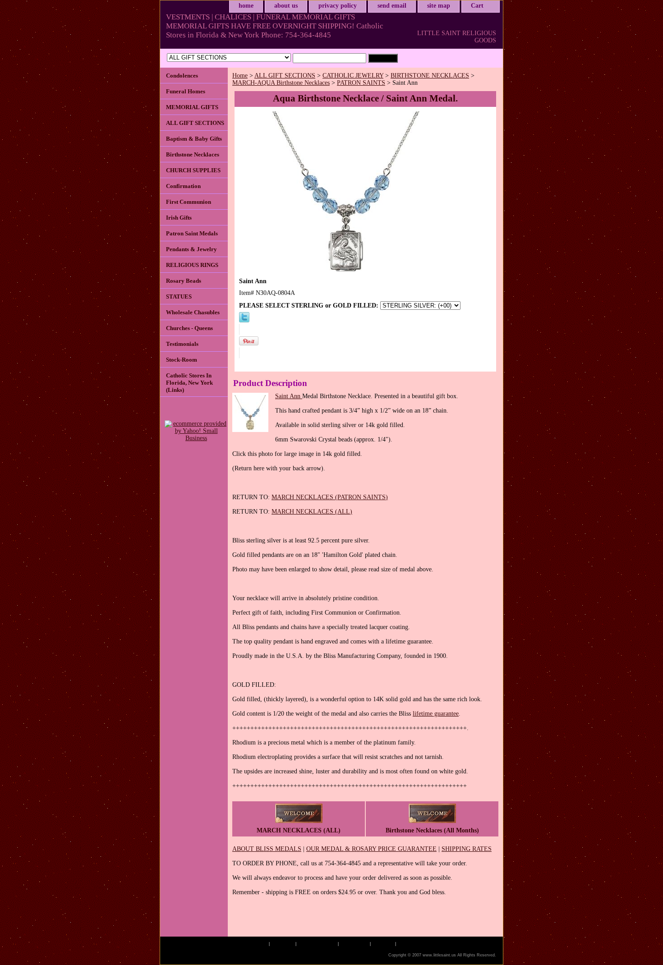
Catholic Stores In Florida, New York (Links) (189, 382)
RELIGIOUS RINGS (192, 265)
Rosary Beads (183, 280)
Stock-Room (181, 359)
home (246, 5)
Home (240, 75)
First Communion (188, 201)
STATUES (179, 296)
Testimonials (182, 343)
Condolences (182, 75)
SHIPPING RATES (467, 849)
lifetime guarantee (436, 713)
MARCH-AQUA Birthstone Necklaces (281, 82)
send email (392, 5)
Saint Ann (288, 396)
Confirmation (183, 186)
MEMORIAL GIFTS (192, 107)
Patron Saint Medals (192, 233)
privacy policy (337, 5)
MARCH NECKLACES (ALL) (312, 511)
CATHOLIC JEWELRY (352, 75)
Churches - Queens (189, 328)
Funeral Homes (185, 91)
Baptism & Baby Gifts (194, 138)
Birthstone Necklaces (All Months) (432, 830)
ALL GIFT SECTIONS (284, 75)
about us (286, 5)
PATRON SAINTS (361, 82)
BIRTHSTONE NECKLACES (430, 75)
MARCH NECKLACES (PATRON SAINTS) (330, 497)
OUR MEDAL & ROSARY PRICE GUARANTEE (371, 849)
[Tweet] (244, 320)
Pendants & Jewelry (191, 249)
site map (438, 5)
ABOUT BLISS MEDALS (266, 849)
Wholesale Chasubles (193, 312)
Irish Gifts (179, 217)
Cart (477, 5)
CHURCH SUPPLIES (193, 170)
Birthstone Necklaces (192, 154)
